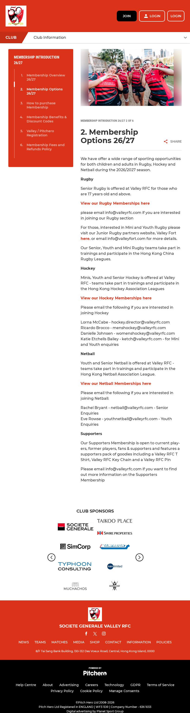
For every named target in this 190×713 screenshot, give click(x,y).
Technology (114, 685)
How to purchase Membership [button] (41, 105)
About (48, 685)
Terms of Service (160, 685)
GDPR (135, 685)
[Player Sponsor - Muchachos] (75, 587)
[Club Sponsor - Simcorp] (75, 547)
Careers (91, 685)
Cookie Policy (91, 691)
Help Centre (26, 685)
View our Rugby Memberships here (115, 203)
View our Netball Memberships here (116, 383)
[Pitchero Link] (95, 674)
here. (85, 238)
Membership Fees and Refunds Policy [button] (46, 147)
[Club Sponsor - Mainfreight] (114, 547)
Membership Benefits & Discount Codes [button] (47, 119)
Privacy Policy (62, 691)
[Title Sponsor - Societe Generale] (75, 527)
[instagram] (103, 634)
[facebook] (86, 634)
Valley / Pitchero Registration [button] (40, 133)
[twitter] (95, 634)
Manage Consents (124, 691)
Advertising (69, 685)
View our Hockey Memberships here (116, 298)
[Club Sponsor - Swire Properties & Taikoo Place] (114, 527)
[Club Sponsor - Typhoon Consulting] (75, 567)
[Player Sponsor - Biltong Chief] (114, 587)
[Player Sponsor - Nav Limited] (114, 567)
